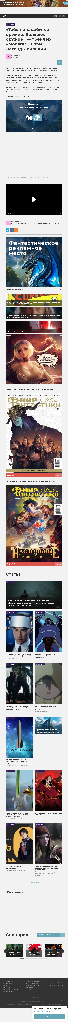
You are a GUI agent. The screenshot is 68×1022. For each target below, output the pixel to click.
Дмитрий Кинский (16, 55)
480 (59, 211)
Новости (11, 24)
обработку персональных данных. (48, 1010)
